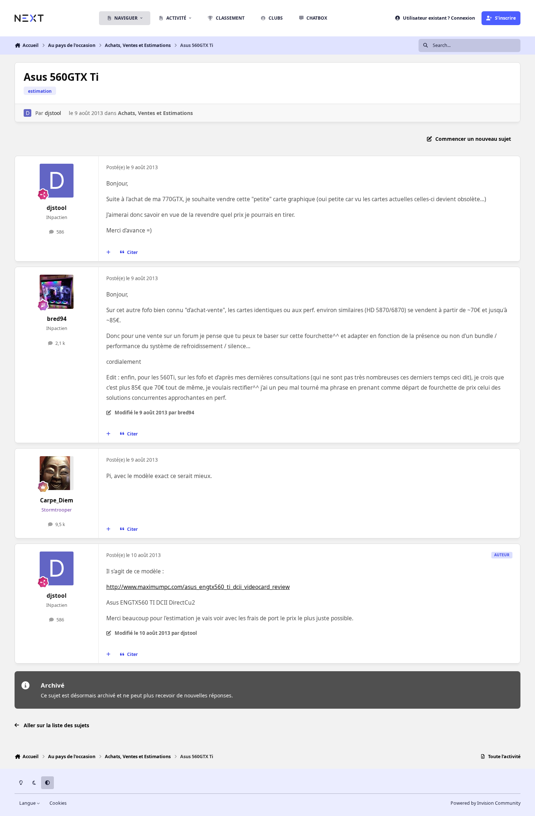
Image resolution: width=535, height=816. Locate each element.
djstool (53, 113)
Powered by (485, 803)
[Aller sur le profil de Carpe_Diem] (57, 473)
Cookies (58, 803)
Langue (28, 803)
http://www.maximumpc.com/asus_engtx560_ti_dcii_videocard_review (198, 587)
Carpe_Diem (56, 500)
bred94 (57, 319)
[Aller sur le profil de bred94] (57, 292)
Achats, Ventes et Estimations (155, 113)
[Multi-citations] (108, 252)
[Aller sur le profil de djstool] (27, 113)
